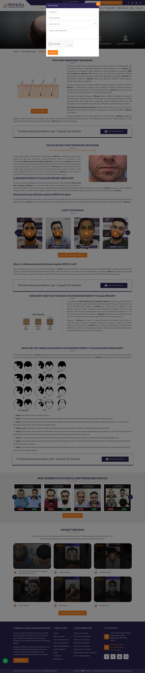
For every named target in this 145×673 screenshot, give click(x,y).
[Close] (98, 4)
